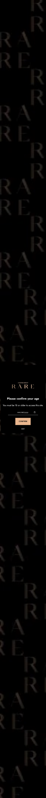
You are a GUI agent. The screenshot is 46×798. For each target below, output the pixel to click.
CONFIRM (23, 421)
